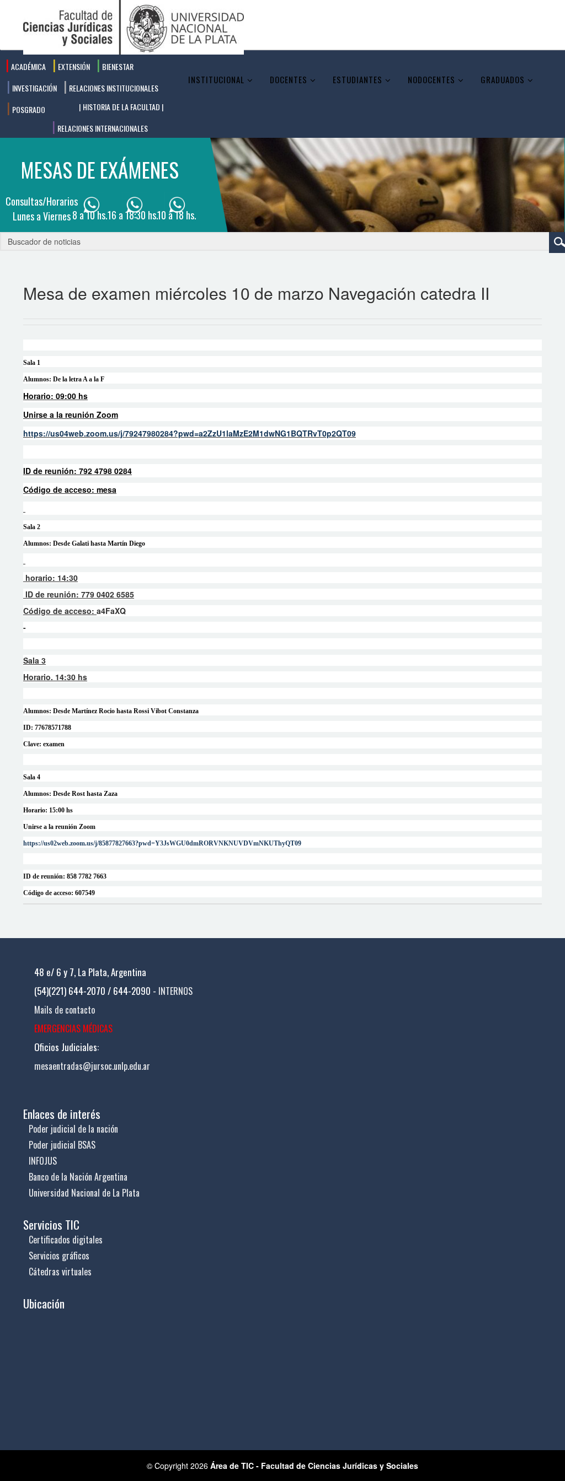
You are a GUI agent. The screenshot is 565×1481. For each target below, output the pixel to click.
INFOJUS (43, 1160)
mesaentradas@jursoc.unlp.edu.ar (92, 1066)
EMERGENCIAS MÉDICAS (73, 1028)
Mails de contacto (64, 1009)
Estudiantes (357, 79)
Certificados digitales (66, 1239)
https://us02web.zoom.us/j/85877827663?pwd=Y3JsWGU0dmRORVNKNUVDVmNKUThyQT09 (162, 843)
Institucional (216, 79)
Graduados (503, 79)
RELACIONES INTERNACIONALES (102, 128)
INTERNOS (175, 991)
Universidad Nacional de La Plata (84, 1192)
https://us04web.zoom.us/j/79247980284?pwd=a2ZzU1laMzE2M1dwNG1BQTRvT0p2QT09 (189, 433)
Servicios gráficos (59, 1255)
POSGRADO (27, 109)
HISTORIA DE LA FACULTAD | (122, 106)
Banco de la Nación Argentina (78, 1176)
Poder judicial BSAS (62, 1144)
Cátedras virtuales (60, 1271)
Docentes (288, 79)
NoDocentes (431, 79)
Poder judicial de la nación (73, 1128)
